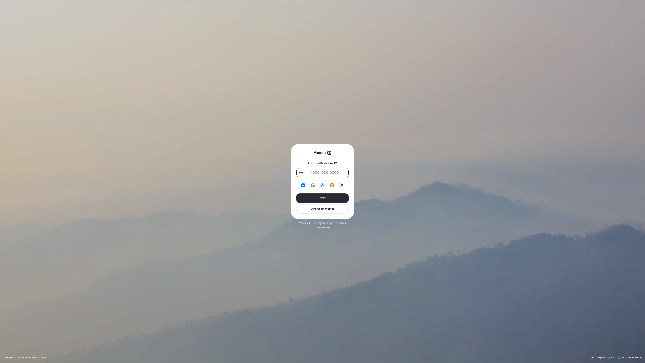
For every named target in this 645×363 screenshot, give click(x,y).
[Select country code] (301, 172)
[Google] (313, 185)
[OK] (332, 185)
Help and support (606, 357)
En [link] (592, 357)
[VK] (303, 185)
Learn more (322, 227)
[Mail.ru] (322, 185)
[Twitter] (342, 185)
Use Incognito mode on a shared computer (25, 357)
